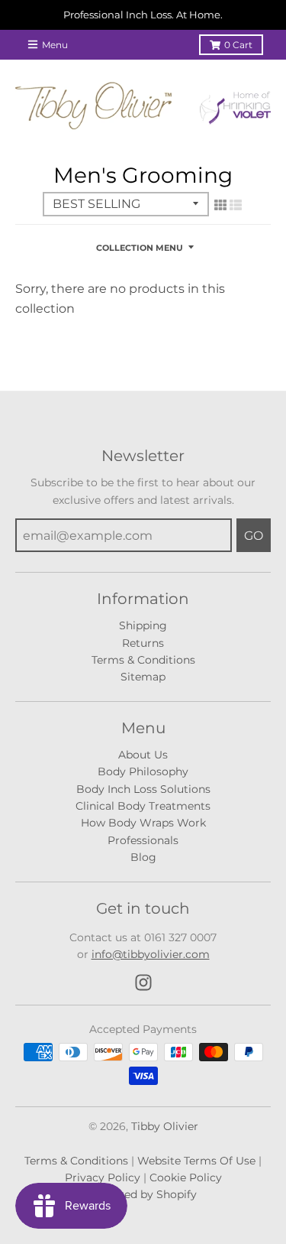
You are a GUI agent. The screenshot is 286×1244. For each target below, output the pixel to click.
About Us (143, 755)
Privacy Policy (102, 1177)
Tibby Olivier (164, 1126)
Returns (143, 643)
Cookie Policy (185, 1177)
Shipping (143, 625)
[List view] (236, 205)
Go (253, 535)
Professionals (143, 840)
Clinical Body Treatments (143, 806)
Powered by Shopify (143, 1194)
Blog (143, 857)
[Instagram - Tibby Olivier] (143, 982)
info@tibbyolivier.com (151, 954)
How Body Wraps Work (143, 823)
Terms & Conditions (143, 660)
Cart (238, 44)
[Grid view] (220, 205)
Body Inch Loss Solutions (143, 789)
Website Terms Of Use (196, 1161)
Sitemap (143, 677)
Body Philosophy (143, 771)
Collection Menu (139, 247)
